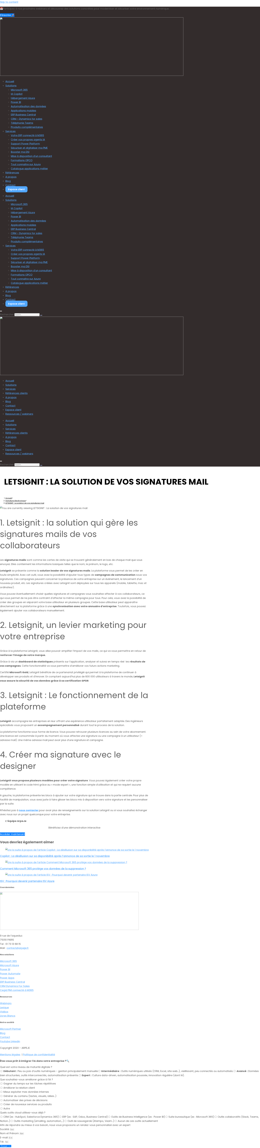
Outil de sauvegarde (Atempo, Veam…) (90, 1121)
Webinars (6, 1003)
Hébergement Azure (23, 98)
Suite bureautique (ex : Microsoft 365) (191, 1116)
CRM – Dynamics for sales (26, 119)
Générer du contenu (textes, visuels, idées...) (29, 1096)
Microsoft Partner (10, 1029)
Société (5, 1129)
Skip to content (9, 2)
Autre (6, 1108)
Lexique (4, 1007)
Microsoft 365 (19, 89)
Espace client (16, 189)
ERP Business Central (23, 114)
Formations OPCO (21, 160)
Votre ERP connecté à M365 (27, 135)
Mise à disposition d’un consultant (31, 156)
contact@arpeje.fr (18, 948)
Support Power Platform (25, 143)
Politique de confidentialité (39, 1054)
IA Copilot (16, 94)
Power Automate (10, 973)
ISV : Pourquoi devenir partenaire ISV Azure (27, 881)
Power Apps (7, 978)
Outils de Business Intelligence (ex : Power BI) (138, 1116)
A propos (11, 177)
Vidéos (4, 1011)
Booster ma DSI (20, 152)
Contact (10, 185)
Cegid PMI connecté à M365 (17, 990)
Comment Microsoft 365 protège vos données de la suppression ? (43, 869)
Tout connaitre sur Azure (26, 164)
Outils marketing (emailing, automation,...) (39, 1121)
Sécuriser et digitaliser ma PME (29, 148)
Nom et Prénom (10, 1133)
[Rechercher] (41, 315)
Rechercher (7, 314)
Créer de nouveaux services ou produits (27, 1104)
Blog (8, 181)
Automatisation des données (28, 106)
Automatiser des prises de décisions (25, 1100)
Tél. (2, 1141)
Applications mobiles (23, 110)
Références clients (16, 393)
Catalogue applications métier (29, 168)
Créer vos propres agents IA (28, 139)
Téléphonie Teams (22, 123)
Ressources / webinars (19, 414)
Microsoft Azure (9, 965)
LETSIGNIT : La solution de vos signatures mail (24, 503)
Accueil (9, 81)
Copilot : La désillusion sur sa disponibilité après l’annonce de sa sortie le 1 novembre (55, 856)
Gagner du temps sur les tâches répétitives (29, 1083)
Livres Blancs (7, 1015)
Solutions (11, 85)
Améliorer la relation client (19, 1087)
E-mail (4, 1137)
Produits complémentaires (27, 127)
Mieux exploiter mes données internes (26, 1092)
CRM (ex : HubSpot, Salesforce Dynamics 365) (31, 1116)
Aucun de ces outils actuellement (138, 1121)
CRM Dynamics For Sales (15, 986)
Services (10, 131)
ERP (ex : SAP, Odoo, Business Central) (85, 1116)
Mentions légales (10, 1054)
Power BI (16, 102)
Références (12, 172)
